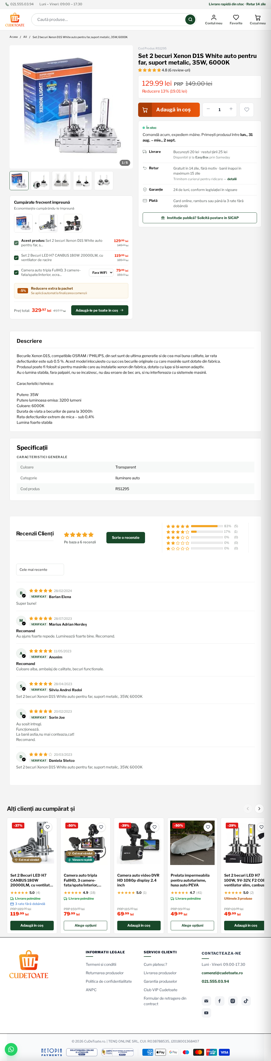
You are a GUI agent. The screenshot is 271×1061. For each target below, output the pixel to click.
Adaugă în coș (31, 925)
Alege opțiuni (85, 925)
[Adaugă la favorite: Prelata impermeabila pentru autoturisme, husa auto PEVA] (208, 827)
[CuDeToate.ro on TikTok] (246, 1001)
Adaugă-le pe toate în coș (97, 310)
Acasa (14, 37)
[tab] (19, 180)
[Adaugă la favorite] (247, 110)
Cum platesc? (155, 964)
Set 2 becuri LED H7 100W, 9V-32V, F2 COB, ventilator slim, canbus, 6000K (245, 880)
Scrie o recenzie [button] (125, 537)
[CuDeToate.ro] (14, 19)
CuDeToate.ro (94, 1041)
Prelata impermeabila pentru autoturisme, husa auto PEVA (190, 880)
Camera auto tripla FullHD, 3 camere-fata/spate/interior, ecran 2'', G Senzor (81, 880)
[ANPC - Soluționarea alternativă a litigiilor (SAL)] (118, 1052)
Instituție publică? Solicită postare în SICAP (203, 218)
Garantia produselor (160, 981)
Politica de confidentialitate (109, 981)
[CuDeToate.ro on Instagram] (233, 1001)
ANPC (91, 989)
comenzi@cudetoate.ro (222, 973)
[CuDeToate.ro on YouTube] (206, 1013)
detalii (232, 179)
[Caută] (190, 20)
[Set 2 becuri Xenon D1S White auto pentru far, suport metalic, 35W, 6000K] (71, 107)
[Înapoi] (247, 808)
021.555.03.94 (22, 4)
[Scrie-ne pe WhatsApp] (11, 1049)
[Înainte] (259, 808)
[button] (150, 70)
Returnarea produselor (105, 973)
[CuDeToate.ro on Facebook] (219, 1001)
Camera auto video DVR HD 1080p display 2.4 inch (138, 880)
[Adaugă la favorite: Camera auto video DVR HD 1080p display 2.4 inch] (154, 827)
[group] (71, 107)
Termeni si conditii (101, 964)
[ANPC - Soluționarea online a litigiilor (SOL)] (81, 1052)
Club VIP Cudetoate (160, 989)
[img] (41, 590)
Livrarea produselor (160, 973)
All (25, 37)
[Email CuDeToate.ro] (206, 1001)
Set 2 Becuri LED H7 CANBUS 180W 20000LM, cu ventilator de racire (31, 880)
